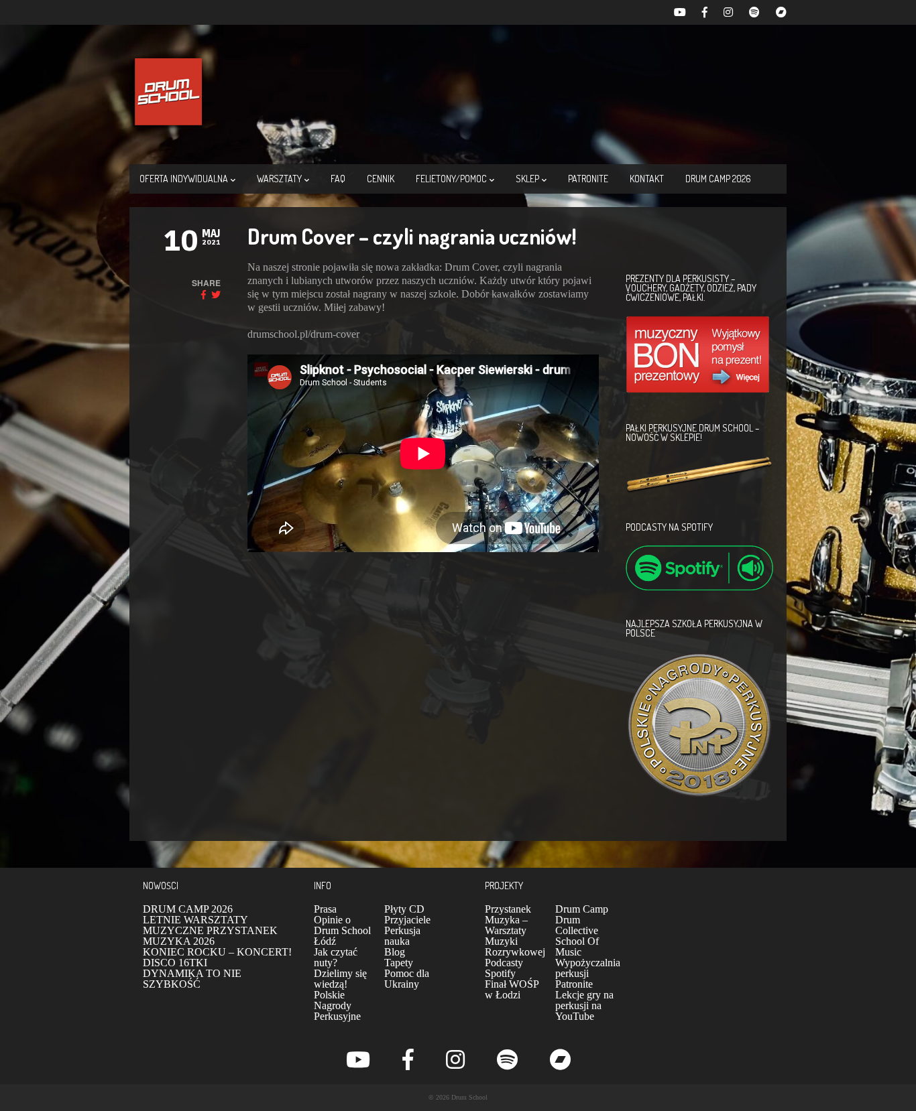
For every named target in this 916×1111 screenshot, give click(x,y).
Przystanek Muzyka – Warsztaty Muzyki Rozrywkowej (515, 930)
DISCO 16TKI (175, 962)
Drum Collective (576, 925)
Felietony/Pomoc (451, 178)
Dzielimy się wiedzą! (340, 979)
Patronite (574, 984)
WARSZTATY (279, 178)
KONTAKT (647, 178)
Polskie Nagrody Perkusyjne (337, 1005)
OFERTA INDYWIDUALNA (183, 178)
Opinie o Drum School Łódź (342, 930)
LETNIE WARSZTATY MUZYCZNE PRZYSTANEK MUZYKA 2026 (210, 930)
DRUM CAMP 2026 (718, 178)
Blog (394, 952)
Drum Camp (581, 909)
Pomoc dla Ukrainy (406, 979)
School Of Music (577, 946)
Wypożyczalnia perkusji (587, 968)
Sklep (527, 178)
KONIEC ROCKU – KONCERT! (217, 952)
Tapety (398, 962)
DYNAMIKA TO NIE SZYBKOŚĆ (192, 979)
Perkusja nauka (402, 936)
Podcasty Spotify (504, 968)
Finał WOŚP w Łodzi (511, 989)
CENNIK (380, 178)
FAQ (338, 178)
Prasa (325, 909)
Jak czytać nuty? (335, 957)
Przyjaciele (407, 919)
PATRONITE (588, 178)
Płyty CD (404, 909)
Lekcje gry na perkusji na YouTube (584, 1005)
